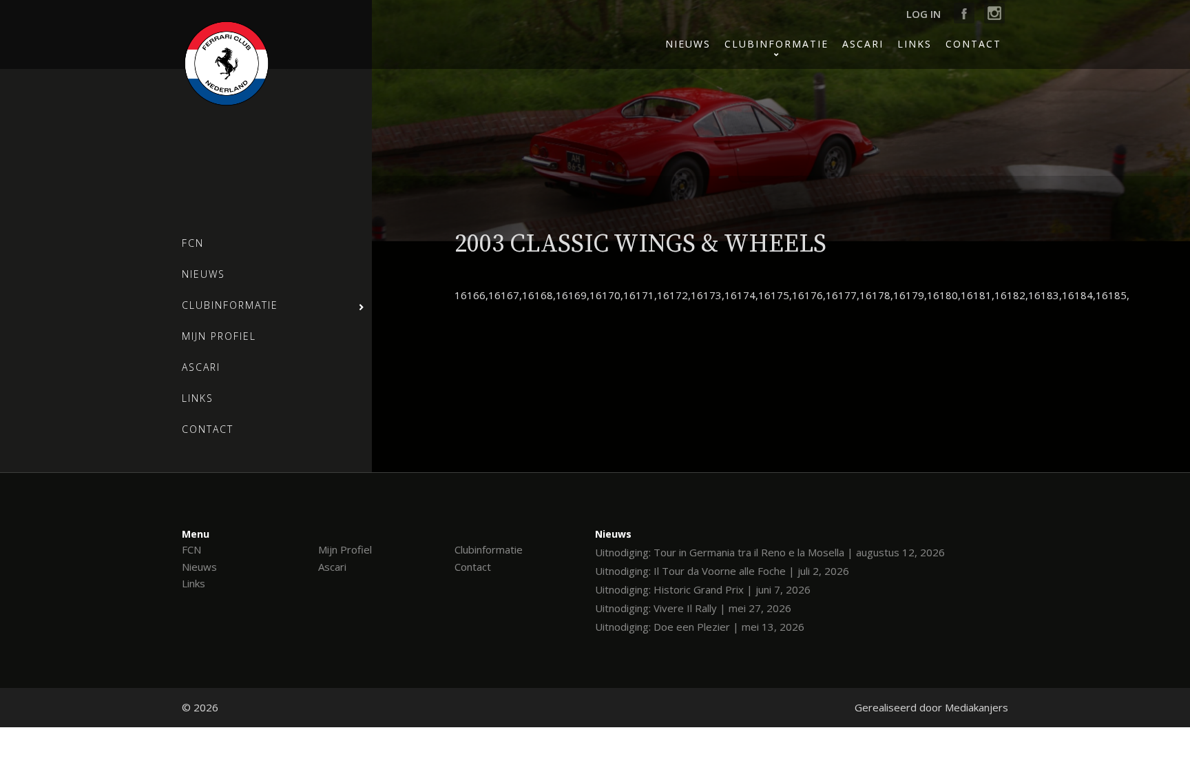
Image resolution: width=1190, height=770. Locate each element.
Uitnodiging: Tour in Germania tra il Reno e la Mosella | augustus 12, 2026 (770, 552)
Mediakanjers (976, 707)
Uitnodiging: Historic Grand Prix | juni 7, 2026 (703, 589)
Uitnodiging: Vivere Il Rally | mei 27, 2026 (693, 608)
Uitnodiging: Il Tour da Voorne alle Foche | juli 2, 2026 (722, 571)
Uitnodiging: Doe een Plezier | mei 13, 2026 (699, 627)
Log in (923, 14)
